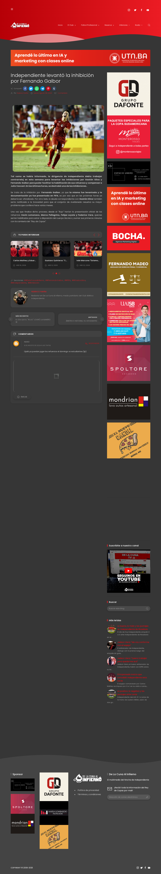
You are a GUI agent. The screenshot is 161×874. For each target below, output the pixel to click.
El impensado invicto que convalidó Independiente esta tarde (132, 677)
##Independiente (19, 283)
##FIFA (68, 280)
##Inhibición (33, 283)
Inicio (60, 25)
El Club (71, 25)
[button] (25, 88)
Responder (94, 343)
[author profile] (20, 297)
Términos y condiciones (89, 794)
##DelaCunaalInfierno (34, 280)
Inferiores (123, 25)
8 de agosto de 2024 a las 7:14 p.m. (37, 345)
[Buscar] (149, 25)
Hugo (26, 342)
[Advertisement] (128, 476)
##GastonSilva (79, 280)
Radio (137, 25)
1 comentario (62, 93)
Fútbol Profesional (89, 25)
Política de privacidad (88, 790)
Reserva (108, 25)
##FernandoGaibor (54, 280)
